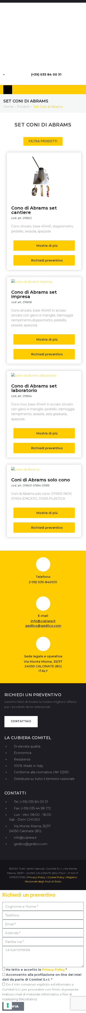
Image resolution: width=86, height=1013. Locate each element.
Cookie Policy (55, 877)
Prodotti (23, 107)
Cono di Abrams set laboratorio (34, 388)
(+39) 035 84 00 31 (46, 74)
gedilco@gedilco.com (43, 626)
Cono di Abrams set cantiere (34, 210)
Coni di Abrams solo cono (40, 479)
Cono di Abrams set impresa (34, 294)
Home (8, 107)
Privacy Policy (36, 877)
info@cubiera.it (43, 621)
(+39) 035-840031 (43, 582)
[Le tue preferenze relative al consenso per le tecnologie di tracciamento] (8, 1005)
